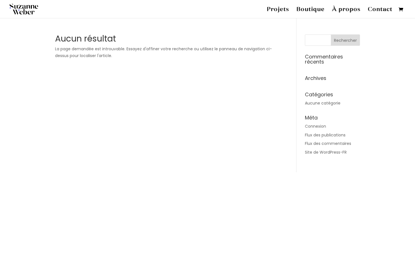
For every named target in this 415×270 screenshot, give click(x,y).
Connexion (315, 126)
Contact (380, 9)
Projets (278, 9)
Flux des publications (325, 135)
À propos (346, 9)
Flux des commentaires (328, 143)
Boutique (310, 9)
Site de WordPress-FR (326, 152)
